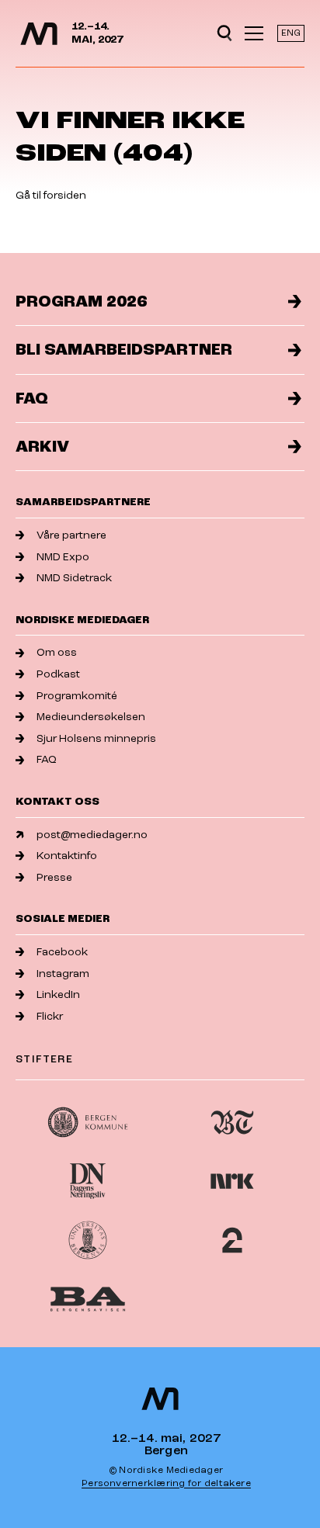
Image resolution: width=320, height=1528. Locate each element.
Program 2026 (81, 301)
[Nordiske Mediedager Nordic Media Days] (160, 1398)
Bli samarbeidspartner (124, 350)
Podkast (58, 674)
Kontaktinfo (67, 855)
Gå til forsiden (51, 195)
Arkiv (42, 447)
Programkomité (77, 696)
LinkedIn (58, 994)
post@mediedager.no (92, 834)
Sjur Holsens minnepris (96, 738)
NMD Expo (63, 557)
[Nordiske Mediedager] (39, 33)
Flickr (50, 1016)
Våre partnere (71, 535)
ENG (291, 33)
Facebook (62, 952)
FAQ (32, 398)
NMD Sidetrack (74, 578)
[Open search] (224, 33)
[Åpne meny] (254, 33)
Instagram (63, 973)
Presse (54, 877)
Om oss (57, 652)
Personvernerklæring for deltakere (166, 1483)
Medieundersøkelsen (91, 716)
